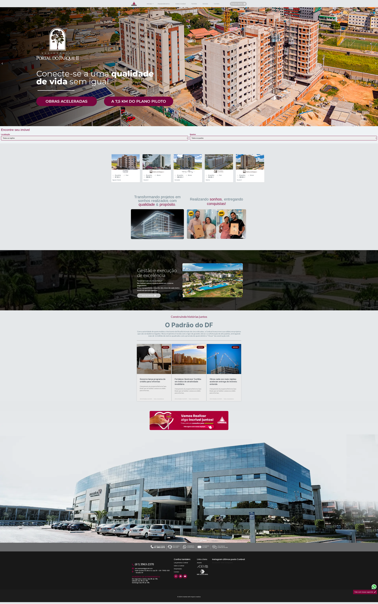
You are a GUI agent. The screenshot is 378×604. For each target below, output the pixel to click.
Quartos (193, 134)
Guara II (146, 180)
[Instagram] (176, 576)
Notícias (205, 4)
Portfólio (194, 4)
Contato (216, 4)
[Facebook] (180, 576)
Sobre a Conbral (181, 4)
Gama (208, 180)
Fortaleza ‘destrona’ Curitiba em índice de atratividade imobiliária (188, 381)
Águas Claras (116, 180)
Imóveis (149, 4)
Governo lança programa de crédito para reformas (152, 380)
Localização (5, 134)
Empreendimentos (164, 4)
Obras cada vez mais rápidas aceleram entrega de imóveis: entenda (223, 381)
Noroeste (177, 180)
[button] (2, 63)
